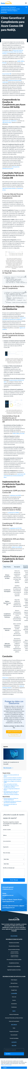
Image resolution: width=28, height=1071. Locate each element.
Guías (14, 1028)
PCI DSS (4, 62)
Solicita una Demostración (14, 731)
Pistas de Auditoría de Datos (10, 784)
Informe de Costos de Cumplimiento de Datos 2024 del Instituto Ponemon (12, 52)
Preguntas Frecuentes (14, 1031)
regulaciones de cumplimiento (9, 120)
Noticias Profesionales (14, 1014)
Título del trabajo (6, 852)
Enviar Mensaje (14, 880)
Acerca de (14, 996)
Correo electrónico (7, 841)
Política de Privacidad (6, 1064)
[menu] (26, 2)
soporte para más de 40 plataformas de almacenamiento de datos (14, 476)
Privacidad (14, 930)
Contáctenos (14, 1007)
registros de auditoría (17, 547)
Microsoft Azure (14, 983)
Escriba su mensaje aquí (8, 867)
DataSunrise (5, 677)
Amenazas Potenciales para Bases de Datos (14, 1017)
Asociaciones (14, 1003)
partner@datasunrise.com (8, 907)
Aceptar (5, 1067)
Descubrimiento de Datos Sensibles (14, 959)
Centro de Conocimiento (14, 1021)
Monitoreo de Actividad (14, 942)
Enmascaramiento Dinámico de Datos (13, 777)
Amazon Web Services (14, 986)
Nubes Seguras (14, 979)
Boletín (14, 1045)
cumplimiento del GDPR (15, 495)
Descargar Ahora (15, 734)
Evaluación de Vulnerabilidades (14, 966)
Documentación (14, 1034)
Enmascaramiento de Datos (14, 949)
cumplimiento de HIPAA (13, 512)
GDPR (18, 61)
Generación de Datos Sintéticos (11, 794)
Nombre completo (7, 829)
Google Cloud (14, 990)
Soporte (14, 1042)
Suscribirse (8, 1053)
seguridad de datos (6, 122)
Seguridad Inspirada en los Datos (14, 969)
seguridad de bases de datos (9, 188)
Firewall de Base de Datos (14, 946)
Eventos (14, 1000)
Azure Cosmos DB (6, 73)
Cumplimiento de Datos (14, 963)
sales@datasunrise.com (7, 895)
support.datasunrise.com (8, 901)
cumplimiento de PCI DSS (15, 528)
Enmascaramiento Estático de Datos (12, 779)
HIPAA (22, 61)
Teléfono (5, 835)
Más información (7, 768)
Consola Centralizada (14, 1038)
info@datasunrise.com (7, 889)
